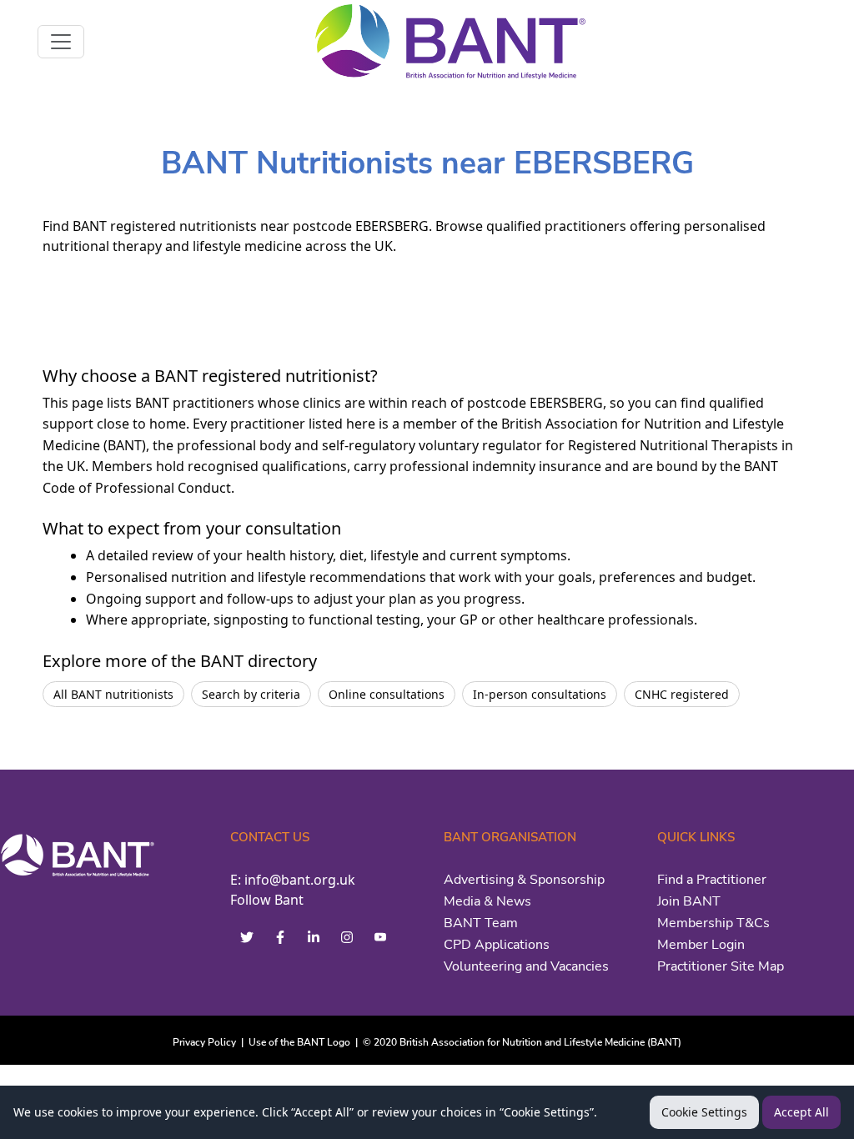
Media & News (487, 901)
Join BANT (689, 901)
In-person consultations (539, 694)
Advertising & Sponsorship (524, 880)
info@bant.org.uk (299, 880)
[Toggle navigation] (61, 41)
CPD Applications (497, 945)
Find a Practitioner (711, 880)
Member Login (701, 945)
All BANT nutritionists (113, 694)
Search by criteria (251, 694)
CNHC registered (682, 694)
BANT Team (481, 923)
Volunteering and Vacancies (526, 966)
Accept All (801, 1112)
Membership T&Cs (713, 923)
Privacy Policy (204, 1042)
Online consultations (387, 694)
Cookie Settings (704, 1112)
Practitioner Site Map (720, 966)
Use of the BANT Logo (299, 1042)
